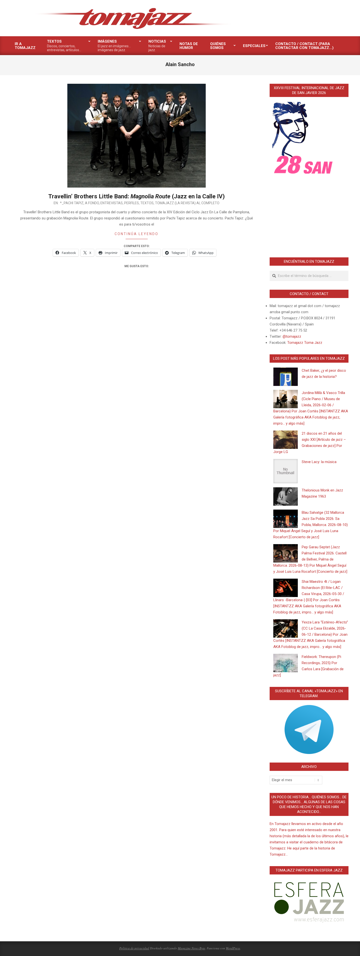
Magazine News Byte (191, 948)
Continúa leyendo (136, 234)
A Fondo (92, 203)
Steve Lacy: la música (319, 462)
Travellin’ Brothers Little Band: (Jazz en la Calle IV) (136, 196)
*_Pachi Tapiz (72, 203)
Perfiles (131, 203)
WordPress (233, 948)
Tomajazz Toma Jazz (304, 342)
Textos (147, 203)
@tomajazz (292, 336)
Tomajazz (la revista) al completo (187, 203)
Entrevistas (111, 203)
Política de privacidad (134, 948)
